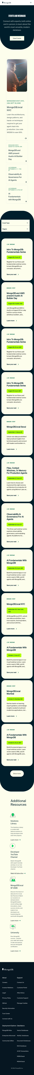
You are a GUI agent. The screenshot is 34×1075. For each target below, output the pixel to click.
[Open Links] (31, 2)
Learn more (14, 840)
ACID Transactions (23, 1051)
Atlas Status (20, 993)
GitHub (4, 1003)
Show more (17, 773)
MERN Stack (21, 1056)
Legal (4, 993)
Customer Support (22, 998)
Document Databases (24, 1041)
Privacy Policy (6, 998)
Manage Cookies (22, 1003)
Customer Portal (22, 987)
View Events (17, 38)
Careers (4, 982)
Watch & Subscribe (17, 873)
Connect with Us (7, 1019)
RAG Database (21, 1046)
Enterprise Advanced (8, 1035)
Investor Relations (7, 987)
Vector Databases (22, 1030)
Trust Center (6, 1013)
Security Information (8, 1008)
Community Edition (8, 1041)
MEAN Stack (21, 1061)
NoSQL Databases (23, 1035)
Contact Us (20, 982)
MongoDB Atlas (7, 1030)
